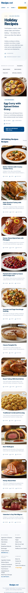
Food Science (4, 568)
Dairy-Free (18, 546)
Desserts (3, 544)
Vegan (17, 539)
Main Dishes (6, 69)
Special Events (16, 73)
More (13, 7)
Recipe (14, 585)
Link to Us (17, 563)
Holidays (20, 65)
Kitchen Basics (5, 562)
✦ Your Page (22, 7)
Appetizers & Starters (6, 537)
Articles (10, 7)
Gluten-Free (18, 542)
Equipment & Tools (6, 566)
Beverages (4, 548)
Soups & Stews (5, 550)
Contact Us (18, 561)
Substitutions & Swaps (5, 571)
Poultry (5, 73)
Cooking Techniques (6, 564)
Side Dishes (17, 69)
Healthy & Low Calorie (21, 548)
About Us (17, 559)
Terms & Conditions (20, 565)
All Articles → (5, 576)
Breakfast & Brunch (6, 546)
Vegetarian (18, 537)
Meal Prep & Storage (6, 574)
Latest (3, 7)
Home (6, 16)
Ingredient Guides (5, 560)
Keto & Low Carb (19, 544)
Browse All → (5, 552)
